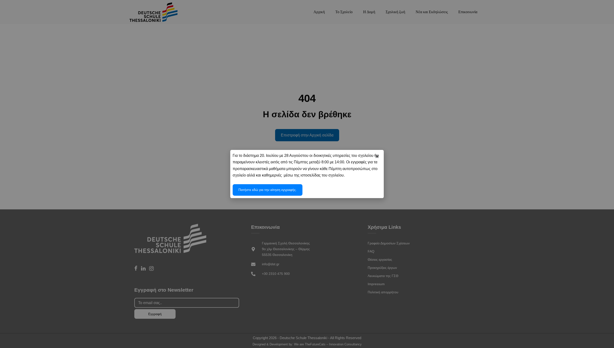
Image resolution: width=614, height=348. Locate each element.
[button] (377, 157)
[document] (307, 174)
